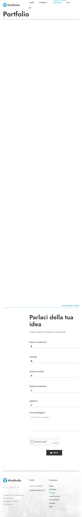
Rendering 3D (6, 49)
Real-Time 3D (55, 225)
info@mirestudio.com (37, 490)
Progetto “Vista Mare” (14, 268)
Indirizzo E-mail (36, 371)
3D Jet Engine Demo (53, 223)
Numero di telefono (38, 386)
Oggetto (33, 401)
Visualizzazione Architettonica (19, 49)
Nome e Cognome (38, 342)
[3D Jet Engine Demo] (61, 200)
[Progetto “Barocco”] (21, 200)
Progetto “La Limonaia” (55, 89)
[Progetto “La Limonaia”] (61, 66)
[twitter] (7, 487)
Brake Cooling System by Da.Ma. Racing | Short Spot (60, 170)
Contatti (31, 480)
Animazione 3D (47, 174)
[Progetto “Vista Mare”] (21, 246)
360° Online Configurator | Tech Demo (59, 270)
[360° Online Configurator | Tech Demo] (61, 246)
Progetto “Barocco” (13, 223)
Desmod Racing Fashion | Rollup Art (20, 139)
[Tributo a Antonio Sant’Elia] (21, 24)
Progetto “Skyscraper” (54, 46)
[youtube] (11, 487)
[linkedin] (14, 487)
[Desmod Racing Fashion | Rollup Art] (21, 115)
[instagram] (18, 487)
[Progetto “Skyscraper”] (61, 24)
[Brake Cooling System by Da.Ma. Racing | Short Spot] (61, 146)
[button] (32, 7)
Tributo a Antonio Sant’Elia (17, 46)
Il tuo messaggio (37, 412)
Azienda (33, 357)
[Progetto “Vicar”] (56, 115)
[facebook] (4, 487)
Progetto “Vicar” (51, 120)
